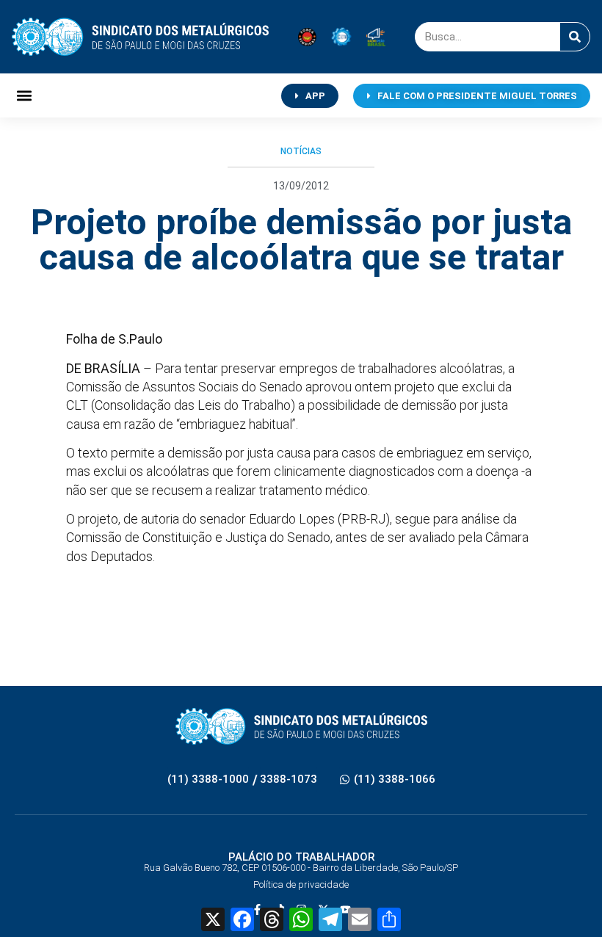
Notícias (301, 151)
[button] (24, 96)
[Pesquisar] (575, 37)
